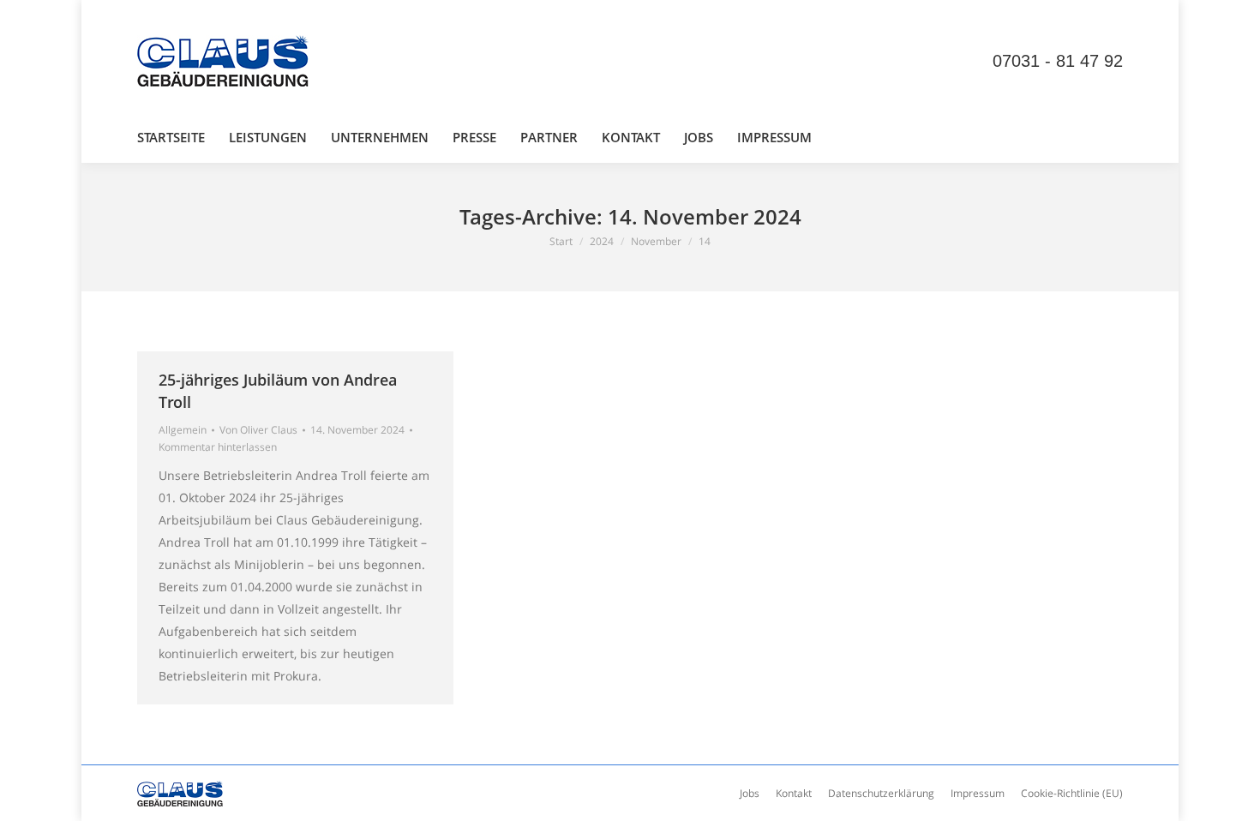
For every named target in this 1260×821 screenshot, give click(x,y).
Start (561, 241)
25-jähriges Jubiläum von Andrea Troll (278, 390)
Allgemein (183, 429)
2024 (602, 241)
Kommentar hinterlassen (218, 447)
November (656, 241)
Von (258, 429)
